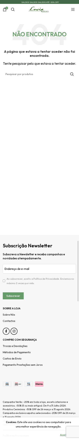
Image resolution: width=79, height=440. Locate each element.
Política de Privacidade (46, 278)
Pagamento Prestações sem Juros (23, 364)
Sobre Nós (9, 314)
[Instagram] (13, 331)
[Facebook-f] (6, 331)
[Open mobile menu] (73, 9)
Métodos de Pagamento (17, 352)
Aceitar (64, 434)
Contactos (9, 321)
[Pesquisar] (13, 9)
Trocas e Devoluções (15, 346)
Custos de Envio (12, 358)
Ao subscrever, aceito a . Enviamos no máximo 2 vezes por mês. (40, 281)
